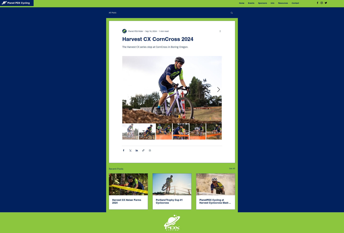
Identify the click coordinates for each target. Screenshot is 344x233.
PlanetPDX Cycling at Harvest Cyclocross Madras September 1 (215, 201)
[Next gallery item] (218, 89)
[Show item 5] (197, 131)
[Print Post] (150, 150)
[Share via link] (143, 150)
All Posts (112, 12)
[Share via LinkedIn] (136, 150)
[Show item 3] (164, 131)
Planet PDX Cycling (18, 2)
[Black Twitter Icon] (325, 2)
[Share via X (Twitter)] (130, 150)
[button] (231, 13)
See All (232, 168)
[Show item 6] (214, 131)
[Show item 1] (130, 131)
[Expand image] (172, 89)
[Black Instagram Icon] (321, 2)
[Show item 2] (147, 131)
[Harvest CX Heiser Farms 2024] (128, 184)
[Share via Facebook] (123, 150)
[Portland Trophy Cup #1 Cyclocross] (172, 184)
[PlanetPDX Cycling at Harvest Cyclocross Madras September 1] (215, 184)
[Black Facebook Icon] (317, 2)
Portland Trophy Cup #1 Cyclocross (169, 201)
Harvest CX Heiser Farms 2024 (126, 201)
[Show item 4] (181, 131)
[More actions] (220, 31)
